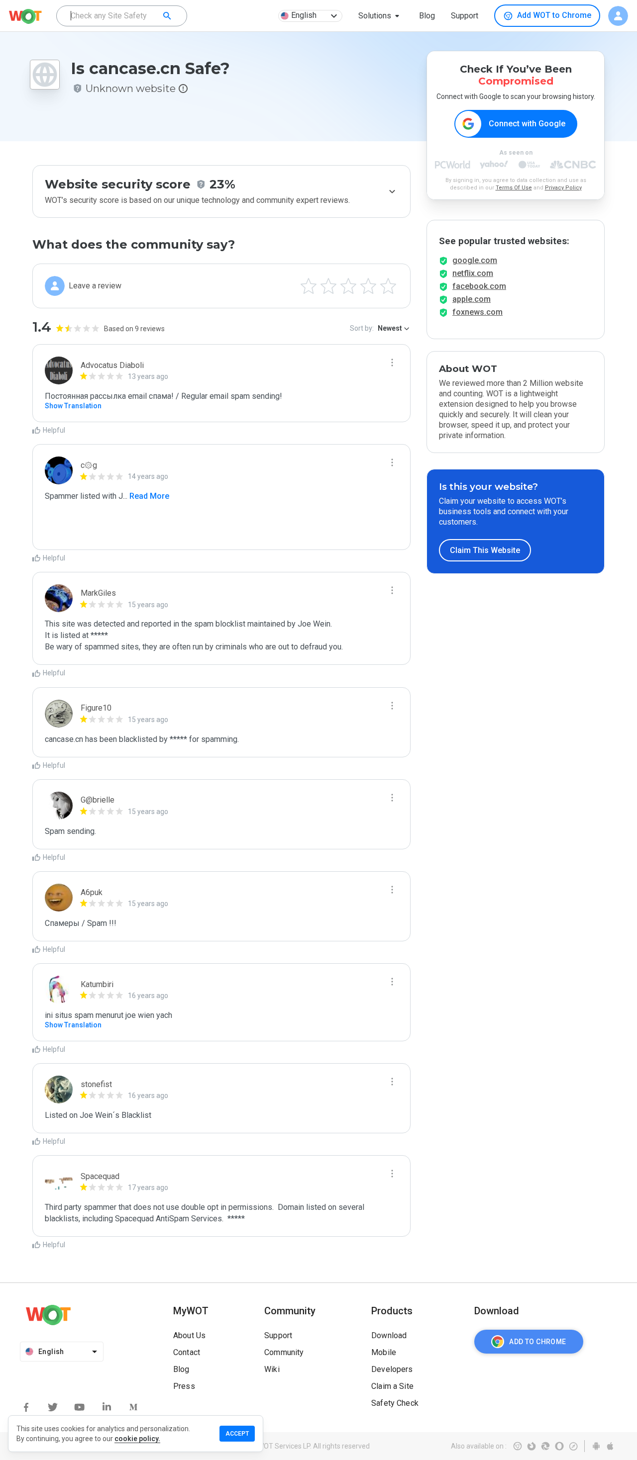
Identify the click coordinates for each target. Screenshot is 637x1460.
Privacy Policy (563, 187)
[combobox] (122, 16)
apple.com (471, 299)
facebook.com (479, 286)
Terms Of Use (514, 187)
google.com (474, 260)
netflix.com (472, 273)
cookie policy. (137, 1439)
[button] (380, 16)
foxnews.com (477, 312)
